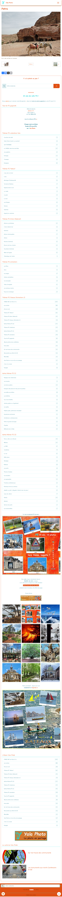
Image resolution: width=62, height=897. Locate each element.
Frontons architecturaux (31, 483)
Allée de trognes (31, 252)
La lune (31, 198)
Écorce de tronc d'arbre (31, 245)
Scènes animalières (31, 277)
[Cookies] (3, 894)
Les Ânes (31, 266)
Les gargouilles (31, 479)
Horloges (31, 155)
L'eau (31, 176)
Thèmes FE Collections (31, 327)
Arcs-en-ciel (31, 309)
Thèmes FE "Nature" (31, 312)
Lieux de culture (31, 494)
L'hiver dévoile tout (31, 227)
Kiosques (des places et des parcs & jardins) (31, 388)
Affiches (31, 442)
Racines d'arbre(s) (31, 241)
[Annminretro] (31, 598)
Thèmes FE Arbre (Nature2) (31, 316)
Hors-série (31, 345)
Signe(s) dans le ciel (31, 187)
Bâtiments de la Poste (31, 429)
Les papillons (31, 152)
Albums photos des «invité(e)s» (31, 342)
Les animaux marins (31, 288)
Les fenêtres (31, 396)
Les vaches (31, 305)
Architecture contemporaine (31, 418)
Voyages (31, 367)
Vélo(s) (31, 497)
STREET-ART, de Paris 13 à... (31, 301)
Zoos (31, 270)
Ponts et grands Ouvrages (31, 421)
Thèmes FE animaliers (31, 334)
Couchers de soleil (31, 137)
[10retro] (31, 545)
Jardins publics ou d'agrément (31, 403)
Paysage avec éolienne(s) (31, 377)
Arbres (31, 238)
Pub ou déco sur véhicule (31, 439)
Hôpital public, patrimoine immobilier (31, 410)
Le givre (31, 195)
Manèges (31, 461)
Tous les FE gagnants (31, 338)
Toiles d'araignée (31, 284)
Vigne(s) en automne (31, 213)
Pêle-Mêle (31, 356)
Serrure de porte (31, 505)
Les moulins (31, 381)
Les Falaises (31, 202)
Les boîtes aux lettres (31, 392)
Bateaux (31, 464)
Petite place (31, 457)
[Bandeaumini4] (31, 836)
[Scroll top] (59, 894)
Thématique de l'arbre (31, 256)
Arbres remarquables (31, 234)
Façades (31, 425)
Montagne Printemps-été (31, 180)
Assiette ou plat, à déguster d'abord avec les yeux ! (31, 490)
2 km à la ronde (31, 364)
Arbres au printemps (31, 223)
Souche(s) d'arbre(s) (31, 249)
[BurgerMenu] (58, 2)
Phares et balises (31, 472)
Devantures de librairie (31, 414)
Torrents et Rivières (31, 184)
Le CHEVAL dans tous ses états (31, 148)
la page (34, 593)
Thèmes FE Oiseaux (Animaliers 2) (31, 320)
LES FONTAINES (31, 144)
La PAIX (31, 446)
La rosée (31, 191)
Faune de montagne (31, 292)
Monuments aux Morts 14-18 (31, 353)
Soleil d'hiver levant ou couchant (31, 141)
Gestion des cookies (31, 895)
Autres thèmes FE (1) (31, 331)
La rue (31, 453)
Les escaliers (31, 475)
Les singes (31, 273)
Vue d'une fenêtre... (31, 399)
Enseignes (31, 163)
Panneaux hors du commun (31, 486)
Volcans (31, 206)
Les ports (31, 468)
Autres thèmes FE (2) (31, 323)
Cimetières (31, 450)
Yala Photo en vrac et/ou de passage (31, 360)
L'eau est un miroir (31, 173)
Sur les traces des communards (31, 349)
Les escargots (31, 281)
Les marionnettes (31, 508)
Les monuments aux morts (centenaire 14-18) (42, 869)
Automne (31, 230)
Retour (31, 64)
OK (56, 86)
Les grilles (31, 407)
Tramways (31, 159)
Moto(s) (31, 501)
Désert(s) (31, 209)
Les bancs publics (31, 385)
